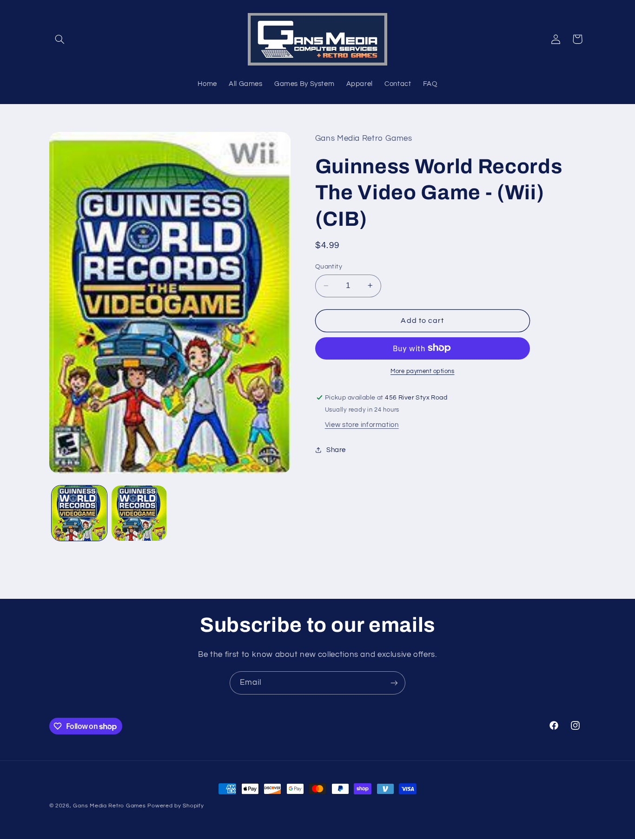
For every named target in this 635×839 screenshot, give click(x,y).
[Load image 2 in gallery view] (139, 513)
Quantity (328, 266)
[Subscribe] (394, 682)
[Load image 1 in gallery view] (79, 513)
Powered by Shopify (175, 805)
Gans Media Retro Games (109, 805)
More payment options (422, 371)
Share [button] (336, 449)
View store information (362, 424)
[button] (60, 39)
